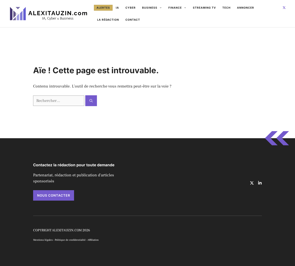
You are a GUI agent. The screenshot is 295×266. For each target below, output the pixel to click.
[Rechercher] (91, 100)
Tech (226, 7)
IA (117, 7)
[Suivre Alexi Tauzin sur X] (284, 7)
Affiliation (93, 240)
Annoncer (245, 7)
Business (149, 7)
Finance (175, 7)
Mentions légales (43, 240)
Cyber (130, 7)
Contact (132, 19)
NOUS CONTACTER (53, 195)
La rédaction (108, 19)
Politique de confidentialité (70, 240)
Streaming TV (204, 7)
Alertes (103, 7)
